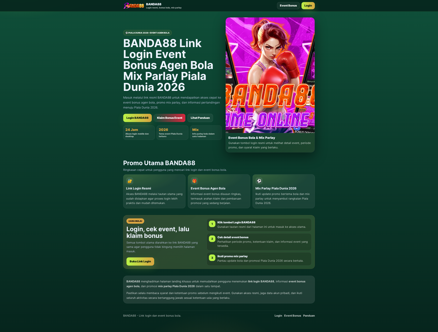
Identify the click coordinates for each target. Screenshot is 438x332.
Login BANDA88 (137, 117)
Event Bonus (288, 5)
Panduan (309, 315)
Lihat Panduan (200, 117)
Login (308, 5)
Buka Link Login (140, 261)
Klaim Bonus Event (169, 117)
